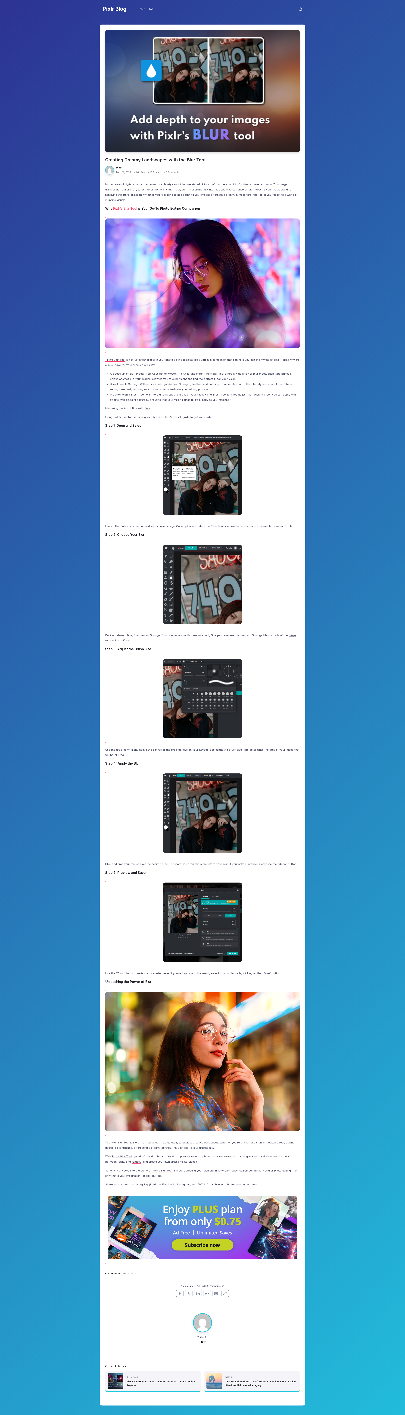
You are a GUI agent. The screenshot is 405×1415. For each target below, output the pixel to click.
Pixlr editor (127, 526)
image (292, 635)
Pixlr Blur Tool (120, 1142)
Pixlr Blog (114, 9)
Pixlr (119, 167)
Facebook (168, 1184)
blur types (255, 189)
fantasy (136, 1161)
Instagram (183, 1184)
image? (201, 394)
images (146, 378)
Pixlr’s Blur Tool (170, 189)
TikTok (201, 1184)
